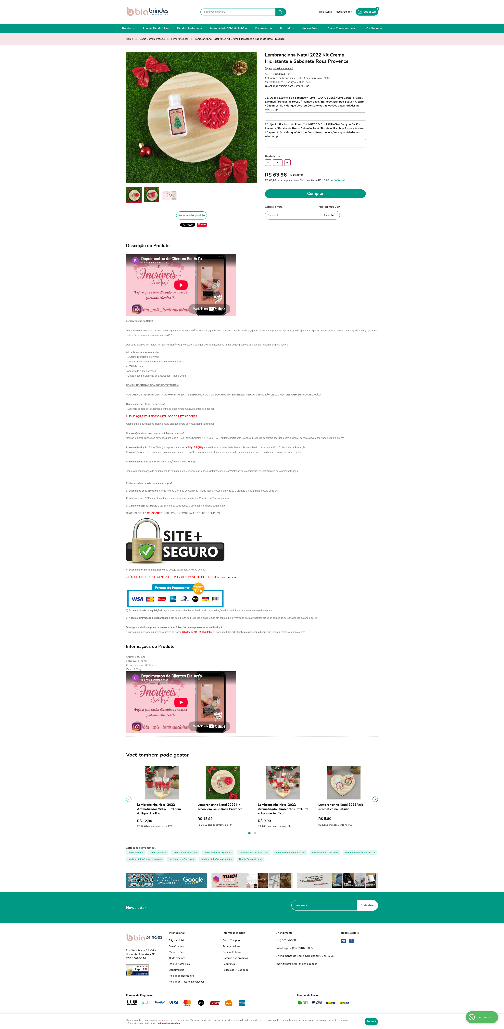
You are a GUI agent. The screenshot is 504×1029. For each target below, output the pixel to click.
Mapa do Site (176, 952)
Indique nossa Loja (179, 964)
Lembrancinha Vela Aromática (216, 859)
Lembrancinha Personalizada (290, 852)
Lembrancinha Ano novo (325, 852)
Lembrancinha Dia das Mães (253, 852)
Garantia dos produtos (235, 958)
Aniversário (309, 28)
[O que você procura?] (280, 12)
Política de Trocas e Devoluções (186, 982)
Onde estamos (177, 958)
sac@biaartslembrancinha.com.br (296, 963)
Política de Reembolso (181, 976)
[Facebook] (351, 941)
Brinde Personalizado (250, 859)
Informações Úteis (234, 933)
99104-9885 (286, 940)
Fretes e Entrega (232, 952)
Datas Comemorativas (341, 28)
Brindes (127, 28)
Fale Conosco (176, 946)
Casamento (262, 28)
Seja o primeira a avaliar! (279, 68)
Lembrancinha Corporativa (218, 852)
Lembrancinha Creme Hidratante (145, 859)
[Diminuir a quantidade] (268, 162)
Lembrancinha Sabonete (181, 859)
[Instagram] (343, 941)
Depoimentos (176, 970)
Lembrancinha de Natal (185, 852)
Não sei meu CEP (329, 207)
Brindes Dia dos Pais (156, 28)
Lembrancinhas (158, 852)
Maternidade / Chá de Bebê (227, 28)
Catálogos (372, 28)
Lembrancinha (135, 852)
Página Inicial (176, 940)
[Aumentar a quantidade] (287, 162)
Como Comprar (231, 940)
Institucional (177, 933)
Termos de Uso (231, 946)
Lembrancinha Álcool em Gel (360, 852)
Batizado (285, 28)
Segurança (229, 964)
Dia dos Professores (189, 28)
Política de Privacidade (235, 970)
